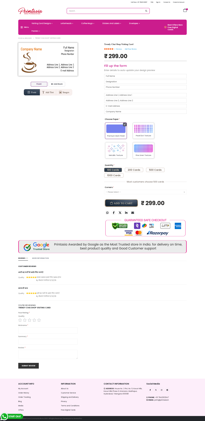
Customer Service (68, 393)
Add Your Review (131, 49)
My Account (23, 388)
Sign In (158, 2)
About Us (64, 388)
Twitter (120, 212)
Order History (23, 393)
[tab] (23, 258)
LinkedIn (126, 212)
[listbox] (145, 142)
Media (20, 405)
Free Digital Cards (68, 410)
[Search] (146, 11)
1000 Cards (114, 175)
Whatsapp (107, 212)
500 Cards (155, 170)
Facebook (114, 212)
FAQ (152, 2)
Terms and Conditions (70, 405)
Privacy (64, 401)
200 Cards (134, 170)
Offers (21, 410)
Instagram (161, 389)
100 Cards (113, 170)
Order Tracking (24, 397)
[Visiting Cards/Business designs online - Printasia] (30, 11)
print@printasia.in (161, 400)
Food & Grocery (25, 38)
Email (132, 212)
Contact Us (166, 2)
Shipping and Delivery (70, 397)
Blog (20, 401)
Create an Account (178, 2)
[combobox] (108, 11)
